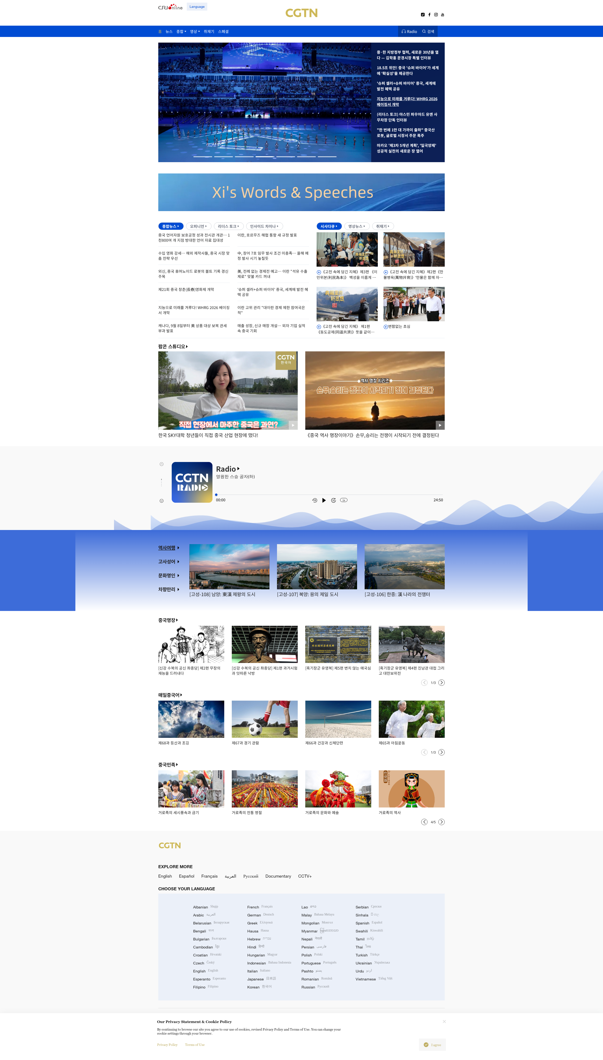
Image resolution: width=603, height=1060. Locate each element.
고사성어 (166, 561)
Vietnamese (374, 979)
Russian (315, 987)
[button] (202, 156)
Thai (363, 947)
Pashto (312, 971)
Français (209, 876)
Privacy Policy (167, 1045)
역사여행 (166, 547)
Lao (309, 907)
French (260, 907)
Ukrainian (373, 963)
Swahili (369, 931)
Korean (259, 987)
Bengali (203, 931)
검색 (430, 31)
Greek (260, 923)
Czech (204, 963)
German (260, 915)
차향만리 (166, 589)
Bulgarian (209, 939)
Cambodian (206, 947)
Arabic (204, 915)
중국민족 (166, 764)
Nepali (312, 939)
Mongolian (317, 923)
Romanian (317, 979)
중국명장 (166, 620)
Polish (312, 955)
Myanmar (320, 931)
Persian (314, 947)
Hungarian (262, 955)
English (165, 876)
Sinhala (367, 915)
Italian (258, 971)
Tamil (365, 939)
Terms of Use (195, 1045)
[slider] (216, 495)
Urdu (364, 971)
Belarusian (211, 923)
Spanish (369, 923)
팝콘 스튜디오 (171, 346)
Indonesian (269, 963)
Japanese (261, 979)
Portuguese (319, 963)
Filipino (205, 987)
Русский (250, 876)
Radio (412, 31)
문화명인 (166, 575)
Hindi (255, 947)
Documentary (278, 876)
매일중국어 (168, 694)
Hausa (258, 931)
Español (186, 876)
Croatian (207, 955)
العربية (230, 876)
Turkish (367, 955)
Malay (318, 915)
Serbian (369, 907)
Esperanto (209, 979)
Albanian (205, 907)
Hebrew (259, 939)
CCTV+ (305, 876)
